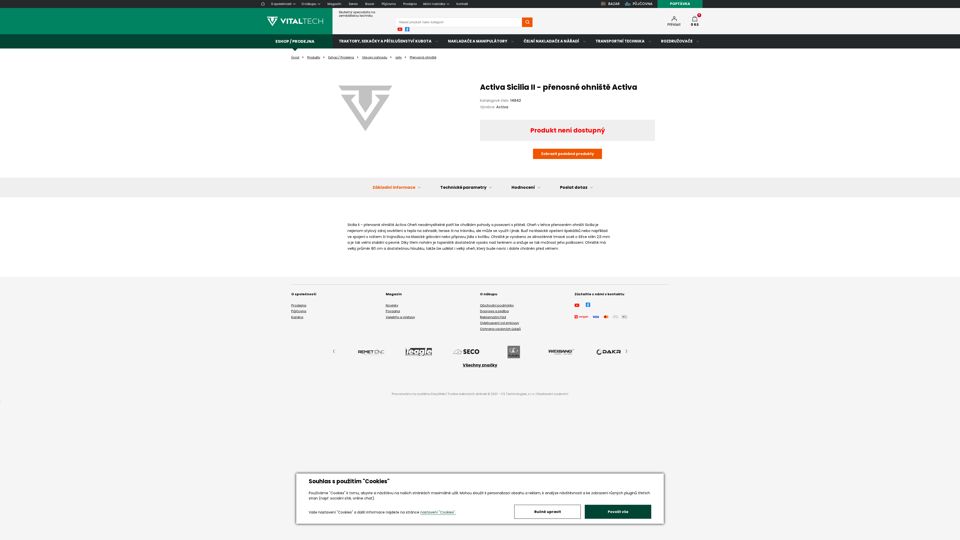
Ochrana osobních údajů (500, 328)
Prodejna (298, 305)
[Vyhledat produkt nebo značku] (527, 22)
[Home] (263, 4)
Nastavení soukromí (552, 394)
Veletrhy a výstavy (400, 317)
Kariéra (297, 317)
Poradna (393, 311)
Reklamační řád (493, 317)
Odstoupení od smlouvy (499, 322)
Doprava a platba (494, 311)
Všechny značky (480, 365)
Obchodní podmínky (497, 305)
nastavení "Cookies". (438, 512)
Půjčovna (298, 311)
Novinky (392, 305)
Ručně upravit (547, 511)
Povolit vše (618, 511)
